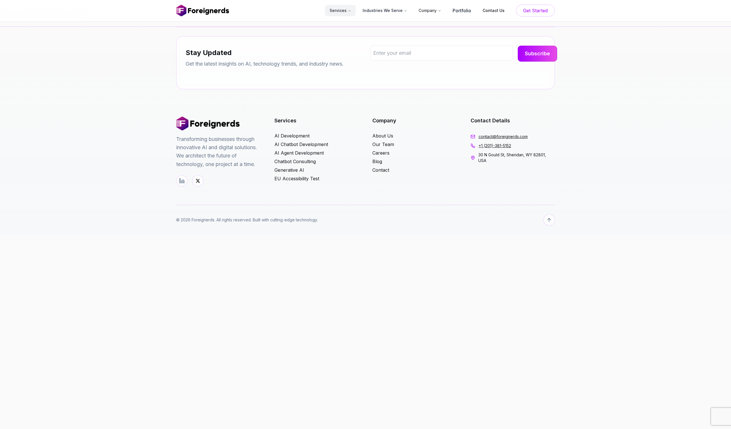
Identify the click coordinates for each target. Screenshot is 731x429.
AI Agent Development (299, 153)
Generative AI (289, 170)
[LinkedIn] (182, 181)
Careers (380, 153)
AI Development (292, 136)
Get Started (535, 10)
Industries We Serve (383, 10)
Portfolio (462, 10)
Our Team (383, 144)
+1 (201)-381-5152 (495, 145)
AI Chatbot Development (301, 144)
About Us (382, 136)
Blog (377, 161)
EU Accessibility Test (296, 178)
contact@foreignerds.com (503, 136)
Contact (380, 170)
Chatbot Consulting (295, 161)
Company (428, 10)
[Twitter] (198, 181)
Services (338, 10)
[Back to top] (549, 220)
